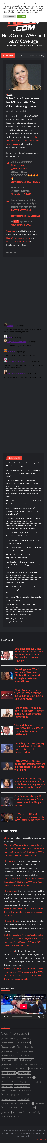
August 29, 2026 (30, 855)
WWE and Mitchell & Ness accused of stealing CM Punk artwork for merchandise (23, 502)
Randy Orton (8, 1082)
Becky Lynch (8, 1043)
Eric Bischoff (26, 1060)
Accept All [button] (21, 16)
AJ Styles (25, 1038)
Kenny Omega (36, 1069)
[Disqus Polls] (23, 289)
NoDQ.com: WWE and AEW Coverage (23, 38)
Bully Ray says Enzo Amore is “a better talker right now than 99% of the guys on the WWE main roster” (23, 473)
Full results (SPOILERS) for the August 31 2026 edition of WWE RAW (22, 541)
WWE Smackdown (10, 1116)
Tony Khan (26, 1103)
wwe (6, 1112)
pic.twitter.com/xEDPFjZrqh (25, 181)
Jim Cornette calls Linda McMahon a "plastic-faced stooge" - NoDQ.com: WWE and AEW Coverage (24, 881)
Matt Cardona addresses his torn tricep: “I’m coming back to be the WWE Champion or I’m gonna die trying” (22, 511)
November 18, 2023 (21, 194)
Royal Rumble (9, 1090)
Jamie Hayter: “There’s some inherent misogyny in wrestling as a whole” (23, 598)
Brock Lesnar (9, 1047)
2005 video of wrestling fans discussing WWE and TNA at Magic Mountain (23, 548)
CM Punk (8, 1056)
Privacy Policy (40, 1139)
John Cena (21, 1069)
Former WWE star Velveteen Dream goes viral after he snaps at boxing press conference (22, 573)
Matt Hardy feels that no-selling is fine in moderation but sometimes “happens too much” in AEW (23, 565)
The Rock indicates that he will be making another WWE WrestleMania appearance (23, 464)
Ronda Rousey (11, 252)
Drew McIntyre (9, 1060)
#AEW (14, 210)
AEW (6, 1034)
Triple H (39, 1103)
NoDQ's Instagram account (18, 238)
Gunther (7, 1064)
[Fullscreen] (43, 1016)
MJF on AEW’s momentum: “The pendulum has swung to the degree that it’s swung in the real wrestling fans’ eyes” (22, 483)
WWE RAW (33, 1112)
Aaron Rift (9, 111)
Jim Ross (7, 1069)
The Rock (23, 1099)
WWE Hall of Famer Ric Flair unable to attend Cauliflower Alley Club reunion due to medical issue (22, 590)
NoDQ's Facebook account (18, 241)
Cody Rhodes (23, 1056)
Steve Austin (24, 1095)
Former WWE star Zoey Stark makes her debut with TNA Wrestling (22, 605)
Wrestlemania (28, 1108)
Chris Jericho (26, 1051)
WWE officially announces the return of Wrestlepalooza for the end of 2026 (20, 613)
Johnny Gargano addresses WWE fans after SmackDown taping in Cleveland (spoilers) (21, 527)
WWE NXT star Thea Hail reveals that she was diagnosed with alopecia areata (22, 556)
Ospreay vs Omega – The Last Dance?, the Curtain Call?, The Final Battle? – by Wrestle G (23, 519)
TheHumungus (10, 861)
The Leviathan (10, 921)
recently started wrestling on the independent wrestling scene (22, 140)
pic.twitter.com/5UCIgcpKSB (26, 215)
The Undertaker (9, 1103)
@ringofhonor (18, 165)
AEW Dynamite (20, 1034)
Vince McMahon (10, 1108)
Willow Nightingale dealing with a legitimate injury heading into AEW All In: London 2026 (21, 620)
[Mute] (39, 1016)
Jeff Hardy (36, 1064)
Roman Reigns (22, 1086)
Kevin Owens (9, 1073)
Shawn (7, 838)
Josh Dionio (9, 951)
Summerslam (9, 1099)
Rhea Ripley (35, 1082)
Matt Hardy (8, 1077)
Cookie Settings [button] (9, 16)
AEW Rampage (9, 1038)
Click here (10, 231)
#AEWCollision (25, 210)
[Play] (4, 1016)
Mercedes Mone (25, 1077)
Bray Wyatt (24, 1043)
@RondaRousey (19, 168)
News (10, 94)
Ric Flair (7, 1086)
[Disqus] (23, 350)
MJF (38, 1077)
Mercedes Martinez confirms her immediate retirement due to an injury (21, 581)
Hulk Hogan (21, 1064)
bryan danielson (26, 1047)
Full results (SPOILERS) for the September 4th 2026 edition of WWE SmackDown (22, 534)
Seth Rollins (25, 1090)
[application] (23, 1006)
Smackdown (8, 1095)
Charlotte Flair (9, 1051)
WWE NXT (18, 1112)
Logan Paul (24, 1073)
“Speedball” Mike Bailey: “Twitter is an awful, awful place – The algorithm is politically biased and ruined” (23, 493)
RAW (22, 1082)
